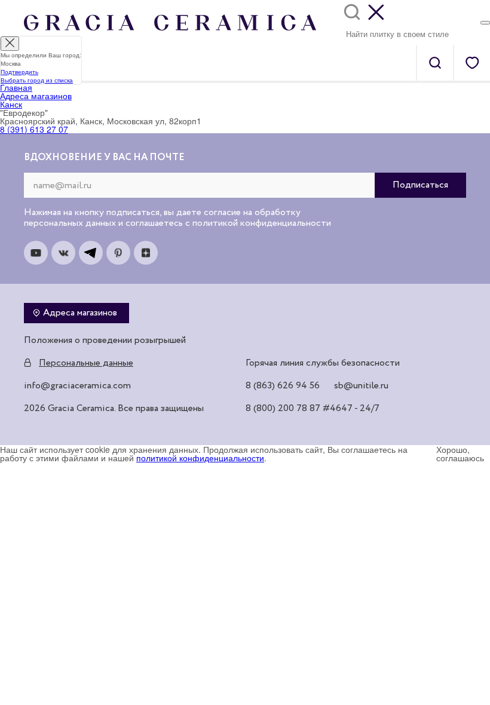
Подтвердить (19, 72)
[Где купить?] (485, 22)
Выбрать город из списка (37, 80)
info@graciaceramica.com (77, 386)
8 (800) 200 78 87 (283, 408)
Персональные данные (86, 363)
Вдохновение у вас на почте (104, 158)
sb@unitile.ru (361, 386)
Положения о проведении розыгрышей (105, 340)
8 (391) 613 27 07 (34, 129)
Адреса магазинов (80, 313)
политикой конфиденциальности (200, 458)
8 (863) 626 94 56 (283, 386)
